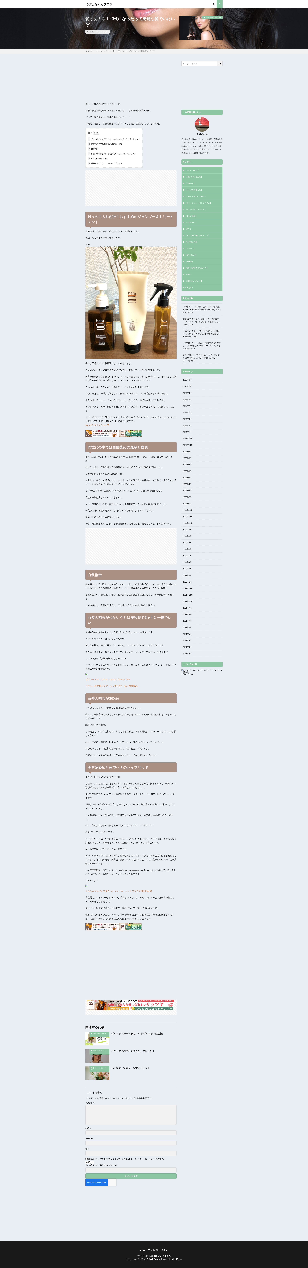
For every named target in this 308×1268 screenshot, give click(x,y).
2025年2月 (187, 406)
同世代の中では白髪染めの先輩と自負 (105, 144)
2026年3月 (187, 399)
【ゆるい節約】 (191, 216)
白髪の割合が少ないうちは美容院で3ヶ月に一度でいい (112, 154)
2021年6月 (187, 627)
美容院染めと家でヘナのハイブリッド (105, 163)
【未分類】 (189, 261)
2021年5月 (187, 634)
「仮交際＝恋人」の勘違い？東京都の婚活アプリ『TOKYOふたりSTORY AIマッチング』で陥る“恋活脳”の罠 (202, 346)
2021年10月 (188, 601)
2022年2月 (187, 575)
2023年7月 (187, 464)
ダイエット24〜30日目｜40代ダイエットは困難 (137, 1033)
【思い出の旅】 (191, 255)
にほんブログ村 (187, 674)
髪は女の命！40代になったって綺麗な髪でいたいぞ (136, 51)
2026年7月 (187, 386)
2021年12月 (188, 588)
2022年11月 (188, 517)
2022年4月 (187, 562)
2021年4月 (187, 640)
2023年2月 (187, 497)
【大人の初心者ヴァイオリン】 (197, 235)
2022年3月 (187, 569)
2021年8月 (187, 614)
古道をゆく (189, 287)
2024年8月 (187, 419)
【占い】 (188, 229)
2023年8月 (187, 458)
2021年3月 (187, 647)
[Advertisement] (131, 78)
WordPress (177, 1259)
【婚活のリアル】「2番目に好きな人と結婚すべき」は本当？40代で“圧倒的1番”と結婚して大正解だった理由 (201, 334)
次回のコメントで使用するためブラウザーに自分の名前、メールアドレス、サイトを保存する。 (126, 1159)
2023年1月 (187, 503)
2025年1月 (187, 412)
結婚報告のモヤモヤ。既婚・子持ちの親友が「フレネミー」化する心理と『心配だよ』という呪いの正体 (202, 321)
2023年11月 (188, 445)
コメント (90, 1103)
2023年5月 (187, 477)
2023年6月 (187, 471)
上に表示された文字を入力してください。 (102, 1165)
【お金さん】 (190, 183)
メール (89, 1138)
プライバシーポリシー (159, 1250)
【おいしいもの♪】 (192, 170)
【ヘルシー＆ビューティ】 (98, 32)
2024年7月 (187, 425)
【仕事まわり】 (191, 222)
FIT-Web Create (152, 1259)
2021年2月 (187, 653)
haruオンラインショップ (97, 425)
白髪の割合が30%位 (98, 158)
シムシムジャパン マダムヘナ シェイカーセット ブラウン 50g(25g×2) (118, 891)
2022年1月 (187, 582)
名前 (88, 1128)
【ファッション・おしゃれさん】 (198, 203)
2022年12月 (188, 510)
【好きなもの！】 (192, 242)
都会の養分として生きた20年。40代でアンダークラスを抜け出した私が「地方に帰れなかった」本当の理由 (202, 358)
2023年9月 (187, 451)
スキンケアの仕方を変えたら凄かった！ (133, 1050)
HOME (90, 51)
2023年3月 (187, 490)
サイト (88, 1149)
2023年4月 (187, 484)
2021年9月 (187, 608)
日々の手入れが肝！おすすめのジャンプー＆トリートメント (114, 139)
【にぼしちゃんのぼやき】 (195, 196)
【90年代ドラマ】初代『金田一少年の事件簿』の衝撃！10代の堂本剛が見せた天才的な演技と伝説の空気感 (202, 309)
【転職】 (188, 274)
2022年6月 (187, 549)
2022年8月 (187, 536)
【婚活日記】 (190, 248)
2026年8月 (187, 380)
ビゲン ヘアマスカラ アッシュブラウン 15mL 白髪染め (111, 686)
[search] (220, 63)
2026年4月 (187, 393)
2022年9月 (187, 530)
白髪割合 (94, 149)
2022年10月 (188, 523)
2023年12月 (188, 438)
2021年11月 (188, 595)
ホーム (142, 1250)
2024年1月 (187, 432)
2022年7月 (187, 543)
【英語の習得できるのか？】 (196, 268)
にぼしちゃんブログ (98, 4)
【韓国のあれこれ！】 (194, 281)
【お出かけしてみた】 (194, 177)
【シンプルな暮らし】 (194, 190)
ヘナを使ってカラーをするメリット (130, 1067)
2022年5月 (187, 556)
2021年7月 (187, 621)
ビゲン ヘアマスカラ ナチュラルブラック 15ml (107, 679)
